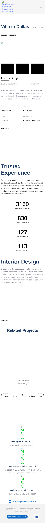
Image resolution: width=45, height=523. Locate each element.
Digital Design (22, 383)
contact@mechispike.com (24, 501)
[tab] (10, 78)
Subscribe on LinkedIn (17, 517)
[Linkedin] (36, 516)
